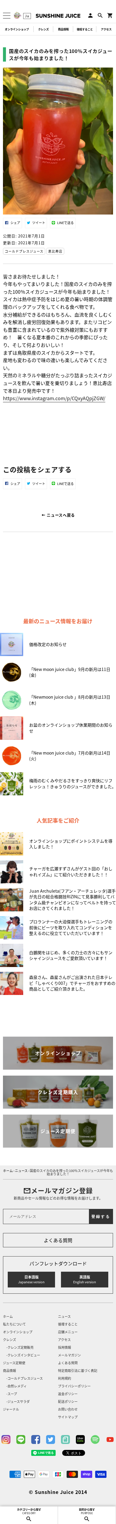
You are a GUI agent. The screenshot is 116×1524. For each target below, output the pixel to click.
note (65, 1439)
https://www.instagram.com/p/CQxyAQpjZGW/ (54, 398)
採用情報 (64, 1348)
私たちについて (14, 1324)
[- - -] (6, 15)
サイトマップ (68, 1417)
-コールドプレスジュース (24, 1379)
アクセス (106, 29)
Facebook (35, 1439)
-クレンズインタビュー (23, 1355)
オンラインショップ (17, 29)
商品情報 (63, 29)
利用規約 (64, 1379)
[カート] (110, 15)
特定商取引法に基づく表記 (77, 1371)
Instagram (5, 1439)
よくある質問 (58, 1240)
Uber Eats (80, 1439)
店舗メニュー (68, 1332)
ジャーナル (11, 1410)
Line (20, 1439)
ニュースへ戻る (60, 515)
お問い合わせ (68, 1410)
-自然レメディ (16, 1386)
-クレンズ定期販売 (20, 1348)
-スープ (11, 1394)
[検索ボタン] (100, 15)
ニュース (64, 1317)
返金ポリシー (68, 1394)
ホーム (8, 1317)
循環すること (85, 29)
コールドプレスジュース (24, 251)
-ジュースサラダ (18, 1402)
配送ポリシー (68, 1402)
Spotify (95, 1439)
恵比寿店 (55, 251)
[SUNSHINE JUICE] (58, 15)
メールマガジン (69, 1355)
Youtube (110, 1439)
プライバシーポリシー (74, 1386)
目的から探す (87, 1511)
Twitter (50, 1439)
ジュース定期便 (14, 1363)
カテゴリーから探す (29, 1511)
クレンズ (43, 29)
